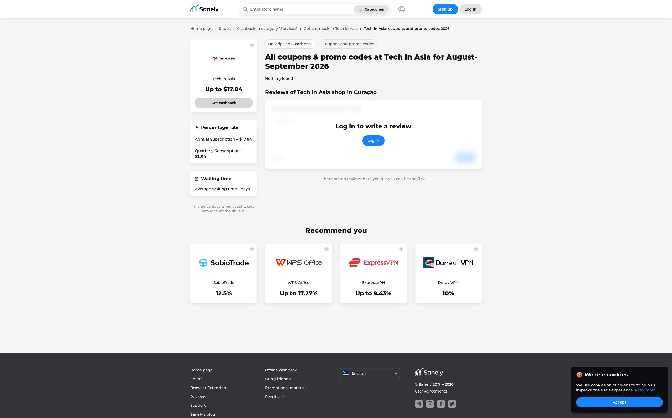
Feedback (274, 396)
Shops (196, 378)
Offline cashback (281, 370)
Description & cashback (290, 44)
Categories (374, 9)
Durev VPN (448, 282)
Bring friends (278, 378)
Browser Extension (208, 387)
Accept (619, 402)
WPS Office (298, 282)
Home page (201, 370)
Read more (645, 390)
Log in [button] (470, 9)
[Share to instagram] (430, 404)
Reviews (198, 396)
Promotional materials (286, 387)
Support (198, 405)
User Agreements (431, 391)
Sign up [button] (445, 9)
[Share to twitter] (452, 404)
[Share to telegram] (419, 404)
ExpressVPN (373, 282)
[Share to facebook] (441, 404)
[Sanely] (204, 9)
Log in (373, 140)
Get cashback (224, 101)
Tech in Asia (224, 78)
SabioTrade (223, 282)
